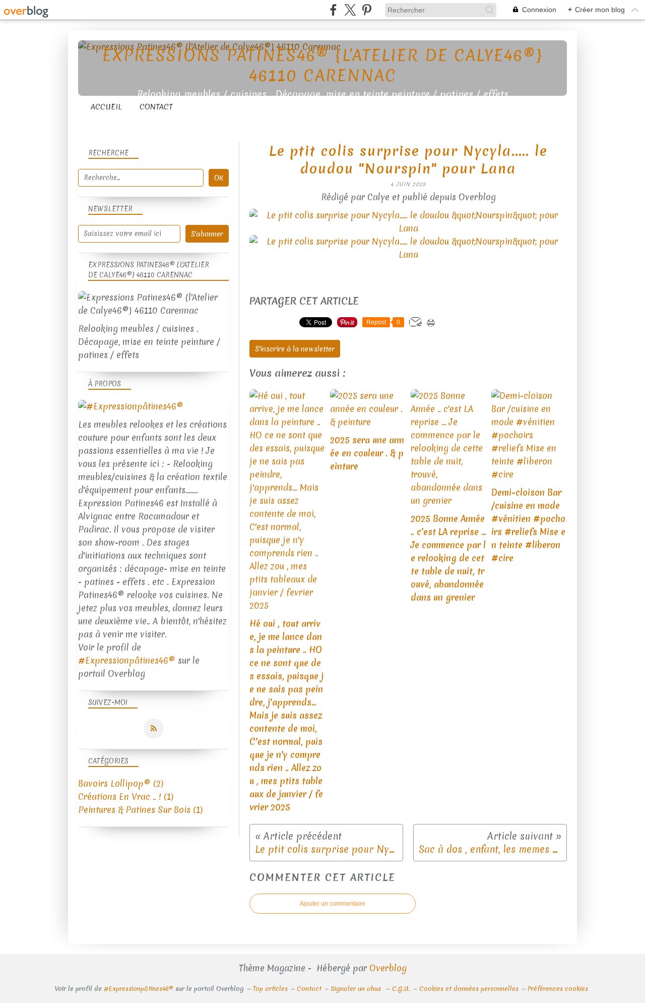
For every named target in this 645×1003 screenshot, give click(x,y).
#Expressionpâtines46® (126, 660)
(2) (120, 783)
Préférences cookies (558, 988)
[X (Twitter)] (350, 10)
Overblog (388, 968)
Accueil (106, 107)
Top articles (270, 988)
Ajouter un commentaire (332, 903)
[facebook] (333, 10)
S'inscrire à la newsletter (295, 348)
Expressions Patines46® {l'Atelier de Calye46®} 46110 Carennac (322, 65)
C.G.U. (401, 988)
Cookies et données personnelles (469, 988)
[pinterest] (366, 10)
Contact (156, 107)
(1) (125, 796)
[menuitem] (106, 107)
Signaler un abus (357, 988)
